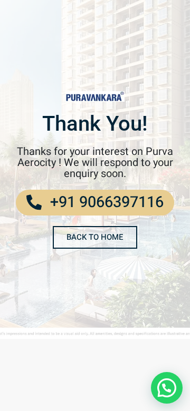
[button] (167, 388)
